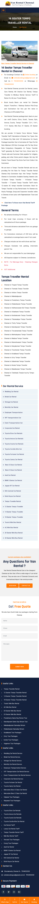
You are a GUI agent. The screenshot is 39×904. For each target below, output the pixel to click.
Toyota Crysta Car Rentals (14, 444)
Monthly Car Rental (11, 407)
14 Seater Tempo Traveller (14, 512)
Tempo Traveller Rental (13, 501)
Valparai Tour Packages (11, 797)
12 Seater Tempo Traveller (14, 507)
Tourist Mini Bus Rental (13, 522)
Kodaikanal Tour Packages (12, 732)
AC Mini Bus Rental (11, 527)
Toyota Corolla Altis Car (13, 449)
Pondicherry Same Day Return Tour (15, 718)
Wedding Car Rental (11, 391)
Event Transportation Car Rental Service (17, 775)
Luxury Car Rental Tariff (12, 829)
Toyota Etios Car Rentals (13, 433)
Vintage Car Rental (11, 402)
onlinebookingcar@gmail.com (24, 78)
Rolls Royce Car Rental (13, 496)
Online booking (30, 75)
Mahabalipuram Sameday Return (14, 725)
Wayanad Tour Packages (12, 801)
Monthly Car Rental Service (13, 764)
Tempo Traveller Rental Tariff (14, 832)
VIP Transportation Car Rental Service (16, 771)
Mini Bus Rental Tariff (11, 836)
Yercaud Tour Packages (12, 840)
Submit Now (19, 666)
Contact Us (26, 585)
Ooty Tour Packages (11, 736)
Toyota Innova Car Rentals (14, 439)
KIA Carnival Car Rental (13, 491)
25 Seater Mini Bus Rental (14, 538)
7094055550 (18, 81)
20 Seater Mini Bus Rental (14, 533)
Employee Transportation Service (15, 768)
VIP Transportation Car (13, 418)
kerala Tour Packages (11, 740)
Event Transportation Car (14, 423)
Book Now (12, 585)
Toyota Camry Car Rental (13, 459)
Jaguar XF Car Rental (12, 486)
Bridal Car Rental (10, 397)
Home (15, 27)
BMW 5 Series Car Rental (13, 480)
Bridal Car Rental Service (12, 757)
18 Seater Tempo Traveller (14, 517)
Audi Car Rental (10, 475)
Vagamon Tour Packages (12, 743)
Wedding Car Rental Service (13, 753)
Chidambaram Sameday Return (14, 729)
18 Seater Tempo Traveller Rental (15, 700)
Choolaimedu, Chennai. (11, 871)
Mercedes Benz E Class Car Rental (15, 793)
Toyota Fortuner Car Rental (14, 454)
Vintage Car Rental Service (13, 761)
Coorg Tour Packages (11, 843)
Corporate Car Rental (12, 428)
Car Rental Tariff (9, 825)
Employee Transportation (14, 412)
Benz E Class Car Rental (13, 470)
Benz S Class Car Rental (13, 465)
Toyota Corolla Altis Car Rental (14, 821)
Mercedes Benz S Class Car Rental (15, 790)
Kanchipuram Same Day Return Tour (16, 722)
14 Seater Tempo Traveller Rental (15, 696)
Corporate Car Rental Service (13, 779)
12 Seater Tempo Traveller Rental (15, 693)
